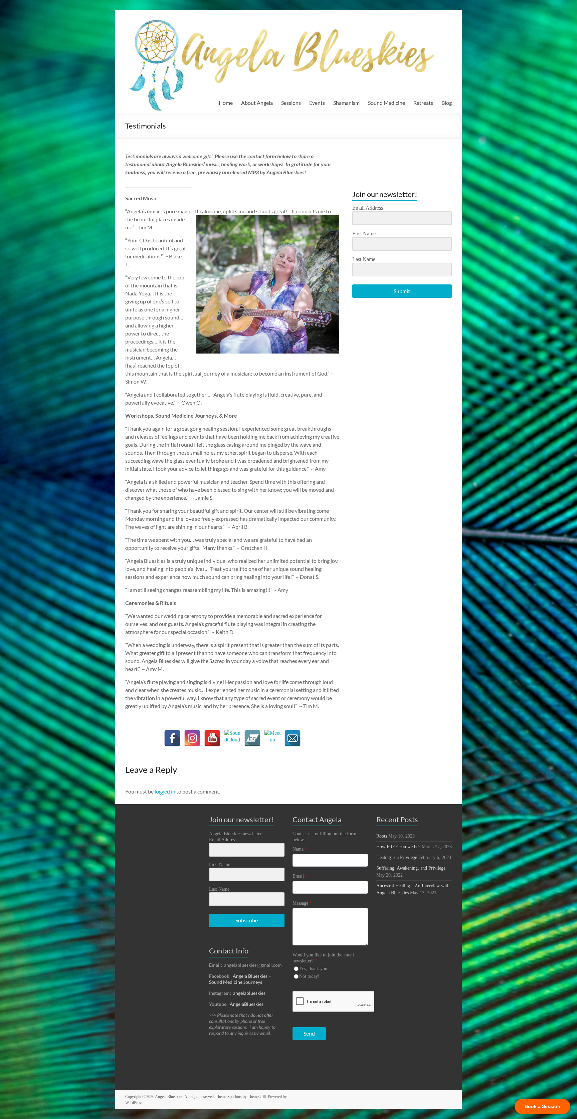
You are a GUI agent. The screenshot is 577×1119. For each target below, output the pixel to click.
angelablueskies (249, 993)
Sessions (291, 102)
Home (226, 102)
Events (317, 102)
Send (309, 1033)
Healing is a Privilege (396, 857)
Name (300, 849)
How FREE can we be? (398, 846)
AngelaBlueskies (246, 1004)
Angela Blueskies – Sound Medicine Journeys (240, 979)
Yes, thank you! (314, 968)
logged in (165, 791)
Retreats (423, 102)
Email (300, 876)
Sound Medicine (386, 102)
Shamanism (346, 102)
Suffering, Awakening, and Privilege (410, 868)
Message (302, 903)
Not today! (309, 976)
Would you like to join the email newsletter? (323, 957)
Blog (446, 102)
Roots (381, 836)
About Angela (257, 102)
